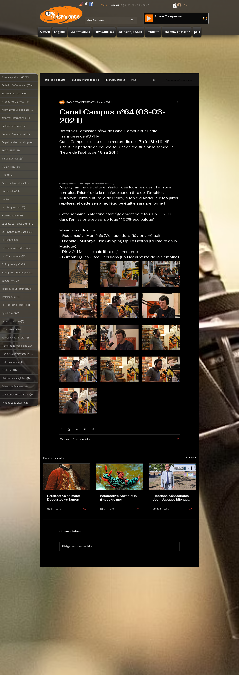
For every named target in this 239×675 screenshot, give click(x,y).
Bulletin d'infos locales (85, 80)
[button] (175, 5)
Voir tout (191, 457)
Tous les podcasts (54, 80)
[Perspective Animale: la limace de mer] (119, 477)
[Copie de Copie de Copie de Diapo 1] (120, 14)
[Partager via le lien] (84, 429)
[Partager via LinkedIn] (76, 429)
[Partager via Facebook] (60, 429)
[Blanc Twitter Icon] (86, 4)
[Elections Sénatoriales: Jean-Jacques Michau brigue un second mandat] (172, 477)
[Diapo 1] (107, 14)
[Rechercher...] (132, 20)
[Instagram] (81, 4)
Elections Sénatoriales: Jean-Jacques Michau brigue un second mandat (171, 497)
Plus (134, 80)
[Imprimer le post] (92, 429)
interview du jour (115, 80)
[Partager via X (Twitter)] (68, 429)
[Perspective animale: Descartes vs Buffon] (66, 477)
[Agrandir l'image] (78, 274)
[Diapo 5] (124, 14)
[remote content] (119, 170)
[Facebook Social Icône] (91, 4)
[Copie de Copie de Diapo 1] (116, 14)
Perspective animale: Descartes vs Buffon (63, 497)
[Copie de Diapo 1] (111, 14)
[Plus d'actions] (178, 102)
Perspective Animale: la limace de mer (118, 497)
